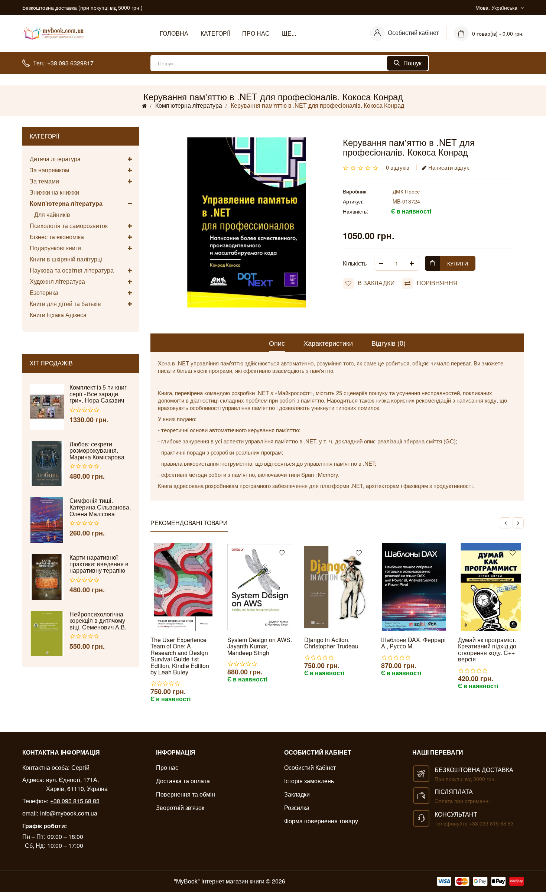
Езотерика (44, 292)
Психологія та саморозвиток (69, 225)
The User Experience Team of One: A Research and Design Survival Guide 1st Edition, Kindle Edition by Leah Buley (179, 656)
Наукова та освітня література (72, 270)
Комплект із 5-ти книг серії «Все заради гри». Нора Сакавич (98, 394)
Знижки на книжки (54, 192)
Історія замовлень (309, 781)
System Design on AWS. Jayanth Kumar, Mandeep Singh (259, 646)
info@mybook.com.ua (68, 813)
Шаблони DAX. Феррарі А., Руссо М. (413, 643)
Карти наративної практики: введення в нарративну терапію (99, 564)
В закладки (376, 283)
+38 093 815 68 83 (75, 801)
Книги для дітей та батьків (65, 303)
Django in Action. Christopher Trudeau (331, 643)
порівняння (437, 283)
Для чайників (50, 214)
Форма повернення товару (321, 821)
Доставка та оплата (183, 781)
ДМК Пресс (406, 191)
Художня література (57, 281)
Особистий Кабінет (310, 767)
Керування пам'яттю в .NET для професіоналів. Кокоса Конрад (317, 105)
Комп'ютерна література (188, 105)
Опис (277, 343)
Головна (174, 33)
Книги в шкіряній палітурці (66, 259)
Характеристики (328, 343)
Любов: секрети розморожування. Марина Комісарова (96, 450)
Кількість (355, 263)
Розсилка (296, 807)
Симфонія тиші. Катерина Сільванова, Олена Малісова (100, 507)
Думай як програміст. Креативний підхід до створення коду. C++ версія (487, 650)
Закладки (297, 794)
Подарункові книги (55, 248)
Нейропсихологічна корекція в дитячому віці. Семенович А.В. (97, 621)
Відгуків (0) (388, 343)
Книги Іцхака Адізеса (58, 314)
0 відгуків (397, 167)
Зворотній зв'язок (180, 807)
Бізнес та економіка (57, 236)
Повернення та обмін (185, 794)
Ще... (289, 33)
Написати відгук (448, 167)
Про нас (256, 33)
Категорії (215, 33)
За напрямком (49, 170)
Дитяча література (55, 159)
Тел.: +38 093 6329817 (63, 63)
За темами (44, 181)
